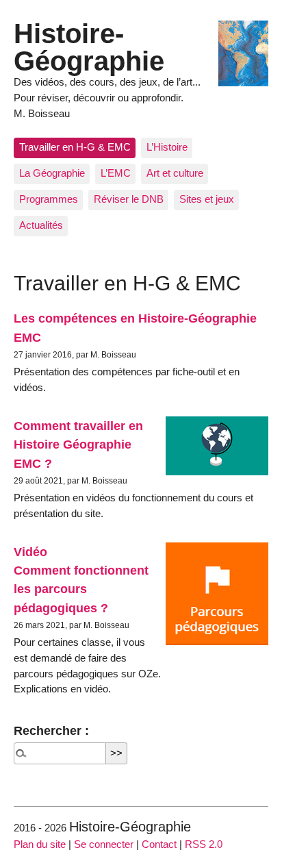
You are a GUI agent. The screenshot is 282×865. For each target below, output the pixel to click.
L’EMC (116, 173)
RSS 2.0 (203, 844)
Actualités (41, 225)
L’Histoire (167, 147)
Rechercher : (51, 730)
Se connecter (103, 844)
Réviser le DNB (129, 199)
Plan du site (40, 844)
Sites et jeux (206, 199)
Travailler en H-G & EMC (75, 147)
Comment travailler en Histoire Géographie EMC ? (78, 444)
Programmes (48, 199)
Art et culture (174, 173)
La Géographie (52, 173)
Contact (159, 844)
